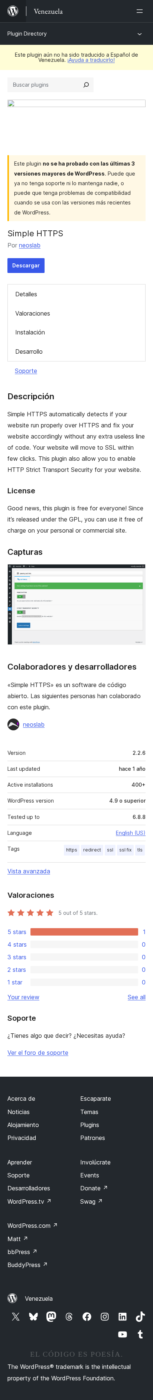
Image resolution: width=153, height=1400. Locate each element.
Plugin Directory (27, 33)
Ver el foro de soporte (37, 1052)
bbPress (22, 1252)
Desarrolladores (28, 1188)
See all (137, 997)
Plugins (89, 1125)
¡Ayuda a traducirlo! (91, 60)
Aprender (19, 1162)
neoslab (29, 245)
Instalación (30, 332)
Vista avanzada (28, 871)
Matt (17, 1239)
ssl (110, 850)
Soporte (26, 370)
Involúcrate (95, 1162)
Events (89, 1175)
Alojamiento (23, 1125)
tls (140, 850)
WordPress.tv (29, 1201)
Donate (94, 1188)
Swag (91, 1201)
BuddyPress (27, 1265)
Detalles (26, 294)
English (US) (131, 833)
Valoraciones (32, 313)
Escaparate (95, 1098)
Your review (23, 997)
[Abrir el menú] (141, 11)
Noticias (18, 1112)
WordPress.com (32, 1225)
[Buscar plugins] (86, 84)
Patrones (92, 1137)
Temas (89, 1112)
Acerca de (21, 1098)
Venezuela (39, 1298)
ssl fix (125, 850)
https (71, 850)
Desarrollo (29, 351)
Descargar (26, 265)
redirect (92, 850)
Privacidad (21, 1137)
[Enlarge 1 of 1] (135, 574)
